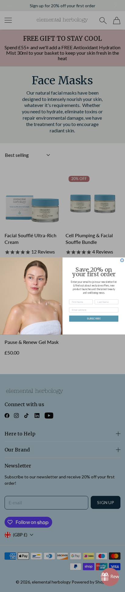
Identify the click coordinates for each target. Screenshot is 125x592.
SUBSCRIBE (94, 318)
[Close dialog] (122, 260)
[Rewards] (110, 577)
